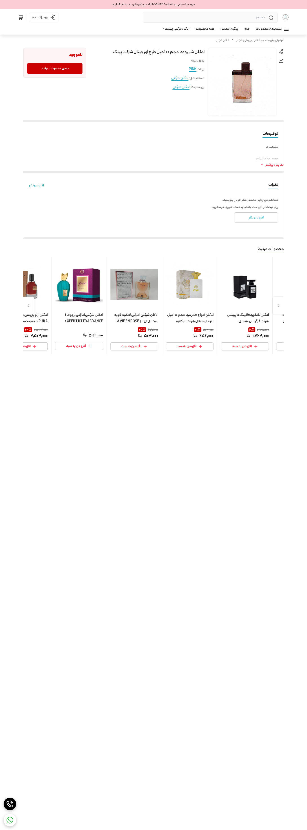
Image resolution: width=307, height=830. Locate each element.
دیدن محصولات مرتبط (55, 68)
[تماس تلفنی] (10, 804)
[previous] (278, 306)
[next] (28, 306)
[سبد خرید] (20, 17)
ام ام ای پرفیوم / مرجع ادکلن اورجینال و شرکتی (260, 40)
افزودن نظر (36, 185)
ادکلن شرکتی (222, 40)
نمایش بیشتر (275, 164)
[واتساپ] (10, 820)
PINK (192, 69)
